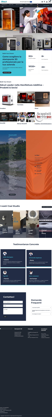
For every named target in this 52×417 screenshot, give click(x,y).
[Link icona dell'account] (46, 1)
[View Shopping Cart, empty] (49, 2)
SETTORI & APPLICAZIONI (19, 336)
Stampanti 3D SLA (18, 333)
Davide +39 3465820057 (4, 407)
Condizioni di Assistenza (45, 337)
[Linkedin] (42, 1)
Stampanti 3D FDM (18, 332)
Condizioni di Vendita (45, 335)
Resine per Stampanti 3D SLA (33, 337)
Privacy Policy (43, 333)
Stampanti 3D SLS (18, 334)
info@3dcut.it (2, 411)
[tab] (41, 307)
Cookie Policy (43, 336)
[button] (44, 2)
